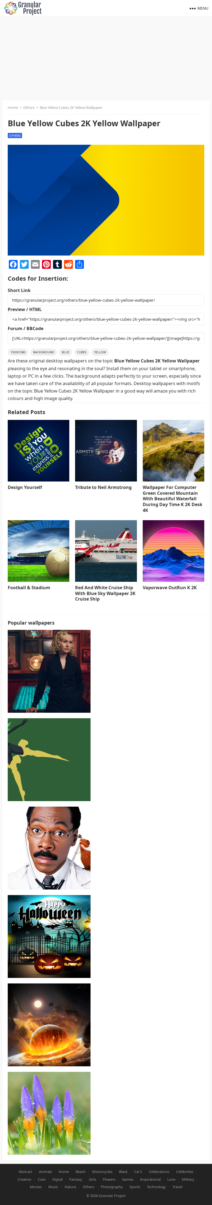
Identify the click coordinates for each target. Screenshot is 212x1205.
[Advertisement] (106, 58)
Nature (70, 1186)
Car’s (138, 1171)
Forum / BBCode (25, 328)
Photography (112, 1186)
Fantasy (75, 1179)
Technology (156, 1186)
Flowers (109, 1179)
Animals (45, 1171)
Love (171, 1179)
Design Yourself (25, 487)
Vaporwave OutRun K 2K (170, 588)
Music (53, 1186)
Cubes (81, 352)
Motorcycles (102, 1171)
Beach (81, 1171)
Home (13, 107)
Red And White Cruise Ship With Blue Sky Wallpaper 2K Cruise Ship (105, 593)
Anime (64, 1171)
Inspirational (150, 1179)
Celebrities (184, 1171)
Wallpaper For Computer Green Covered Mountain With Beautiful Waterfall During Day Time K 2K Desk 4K (172, 498)
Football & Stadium (29, 588)
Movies (36, 1186)
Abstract (25, 1171)
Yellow (100, 352)
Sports (134, 1186)
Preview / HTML (25, 309)
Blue (65, 352)
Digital (57, 1179)
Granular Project (112, 1195)
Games (127, 1179)
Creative (24, 1179)
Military (188, 1179)
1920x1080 (17, 352)
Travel (177, 1186)
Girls (92, 1179)
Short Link (19, 290)
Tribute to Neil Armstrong (103, 487)
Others (29, 107)
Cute (42, 1179)
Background (43, 352)
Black (123, 1171)
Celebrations (159, 1171)
